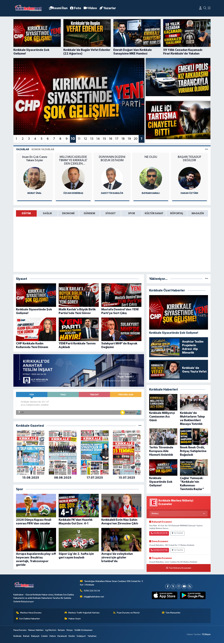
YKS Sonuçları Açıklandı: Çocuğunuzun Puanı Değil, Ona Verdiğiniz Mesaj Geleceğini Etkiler (189, 160)
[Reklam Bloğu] (78, 370)
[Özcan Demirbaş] (34, 178)
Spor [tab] (131, 213)
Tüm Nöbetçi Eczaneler (180, 568)
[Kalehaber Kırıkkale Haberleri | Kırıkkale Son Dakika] (29, 8)
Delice (53, 636)
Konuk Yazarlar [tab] (43, 149)
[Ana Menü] (209, 8)
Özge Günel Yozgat (189, 193)
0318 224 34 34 (92, 591)
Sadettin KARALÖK (73, 193)
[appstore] (164, 595)
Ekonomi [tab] (68, 213)
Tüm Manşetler (172, 613)
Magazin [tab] (198, 213)
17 (116, 138)
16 (110, 138)
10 (73, 138)
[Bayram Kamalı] (112, 178)
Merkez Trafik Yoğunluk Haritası (84, 613)
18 (123, 138)
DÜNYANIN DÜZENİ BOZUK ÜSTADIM (73, 158)
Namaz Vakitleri (35, 630)
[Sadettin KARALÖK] (73, 178)
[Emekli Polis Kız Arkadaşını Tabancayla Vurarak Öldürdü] (178, 77)
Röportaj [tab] (176, 213)
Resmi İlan (60, 8)
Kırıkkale (17, 636)
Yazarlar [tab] (22, 149)
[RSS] (189, 586)
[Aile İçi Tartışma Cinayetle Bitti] (178, 120)
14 (98, 138)
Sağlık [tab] (47, 213)
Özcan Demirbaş (34, 193)
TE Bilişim (206, 634)
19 (129, 138)
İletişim (61, 630)
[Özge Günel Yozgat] (189, 178)
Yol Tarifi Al (178, 533)
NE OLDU (112, 156)
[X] (173, 586)
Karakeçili (62, 636)
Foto (77, 8)
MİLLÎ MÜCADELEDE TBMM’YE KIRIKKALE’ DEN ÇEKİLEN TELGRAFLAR (34, 160)
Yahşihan (92, 636)
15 (104, 138)
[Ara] (204, 8)
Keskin (72, 636)
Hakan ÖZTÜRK (151, 193)
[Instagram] (178, 586)
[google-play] (192, 595)
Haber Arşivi (75, 619)
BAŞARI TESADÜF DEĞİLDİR (150, 158)
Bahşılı (26, 636)
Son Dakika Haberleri (29, 619)
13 (91, 138)
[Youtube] (184, 586)
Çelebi (44, 636)
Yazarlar (109, 8)
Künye (70, 630)
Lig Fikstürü (50, 630)
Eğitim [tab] (26, 213)
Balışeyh (35, 636)
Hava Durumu (20, 630)
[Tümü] (140, 425)
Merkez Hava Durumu (30, 613)
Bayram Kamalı (112, 193)
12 (85, 139)
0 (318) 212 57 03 (160, 550)
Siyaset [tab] (110, 213)
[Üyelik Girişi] (200, 8)
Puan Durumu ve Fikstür (128, 613)
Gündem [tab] (89, 213)
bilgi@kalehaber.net (94, 597)
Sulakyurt (81, 636)
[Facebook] (167, 586)
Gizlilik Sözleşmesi (83, 630)
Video (92, 8)
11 (79, 138)
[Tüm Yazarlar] (206, 149)
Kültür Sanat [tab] (154, 213)
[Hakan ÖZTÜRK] (150, 178)
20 (135, 138)
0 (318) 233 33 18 (160, 533)
